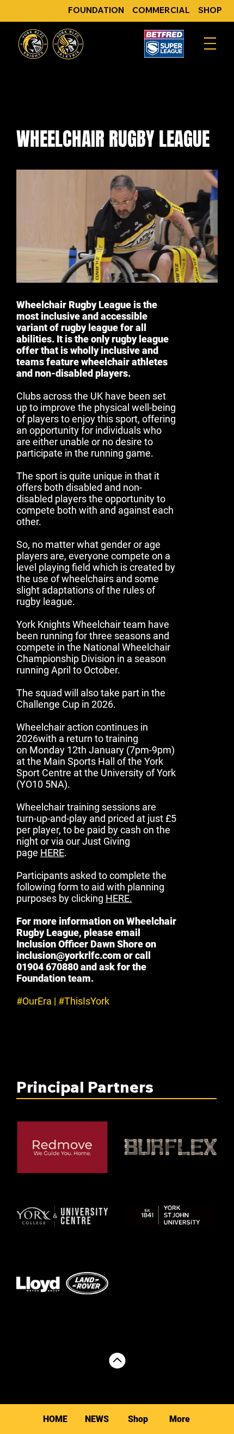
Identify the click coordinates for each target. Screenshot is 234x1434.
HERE (52, 852)
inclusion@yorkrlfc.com (68, 955)
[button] (179, 1419)
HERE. (119, 898)
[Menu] (210, 43)
